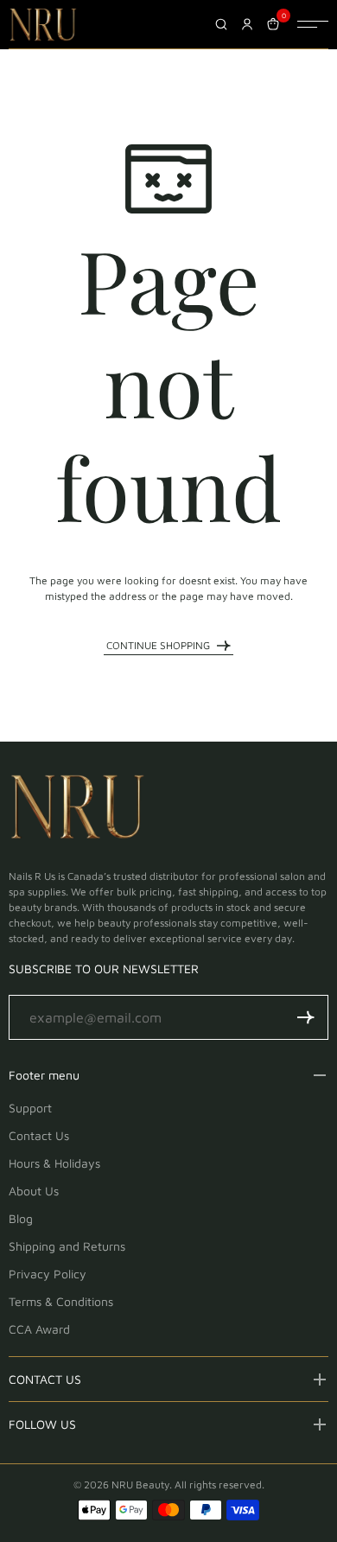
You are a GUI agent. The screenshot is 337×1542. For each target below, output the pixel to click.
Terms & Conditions (61, 1301)
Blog (21, 1218)
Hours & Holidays (54, 1163)
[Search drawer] (221, 24)
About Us (34, 1190)
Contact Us (39, 1135)
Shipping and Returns (67, 1246)
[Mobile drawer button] (312, 24)
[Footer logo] (78, 809)
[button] (305, 1017)
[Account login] (247, 24)
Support (30, 1107)
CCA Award (39, 1329)
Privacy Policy (47, 1273)
